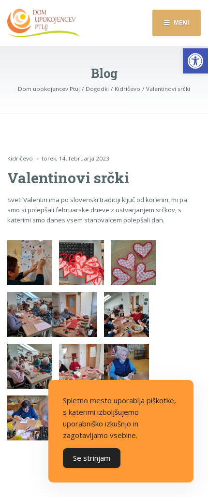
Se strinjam (91, 458)
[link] (195, 60)
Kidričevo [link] (20, 158)
